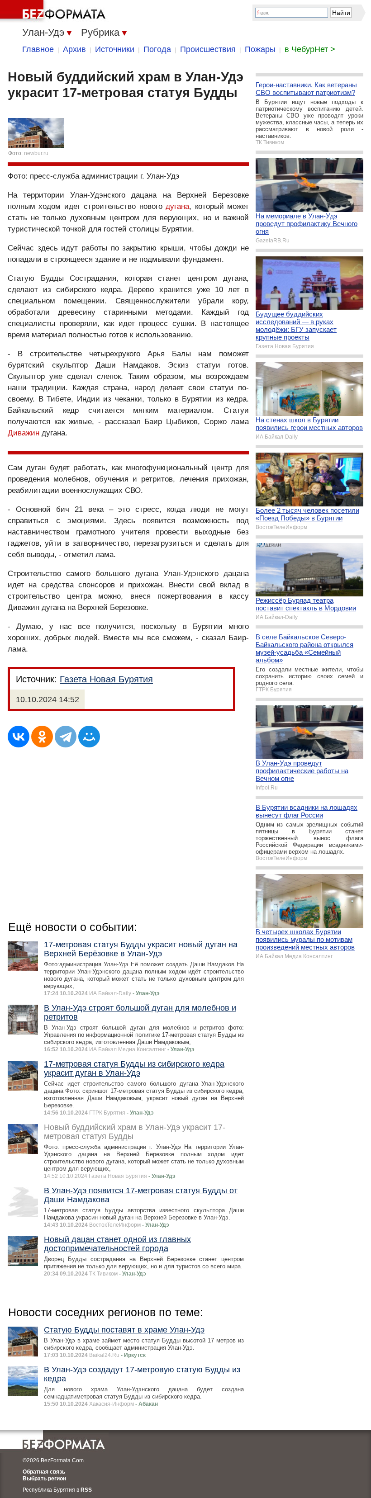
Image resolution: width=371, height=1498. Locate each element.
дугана (177, 206)
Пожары (260, 49)
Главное (38, 49)
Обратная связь (44, 1472)
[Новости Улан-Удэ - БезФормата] (54, 11)
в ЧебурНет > (310, 49)
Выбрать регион (44, 1478)
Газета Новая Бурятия (106, 679)
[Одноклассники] (42, 736)
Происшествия (208, 49)
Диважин (23, 433)
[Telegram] (65, 736)
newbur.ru (36, 153)
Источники (114, 49)
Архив (74, 49)
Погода (157, 49)
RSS (86, 1490)
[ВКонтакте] (18, 736)
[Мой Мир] (89, 736)
